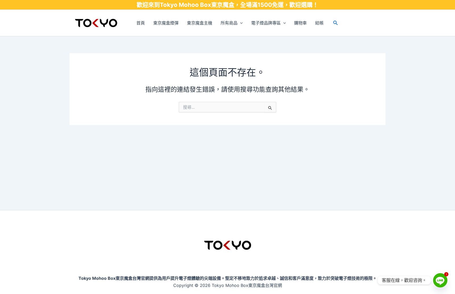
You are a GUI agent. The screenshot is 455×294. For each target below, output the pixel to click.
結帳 (319, 23)
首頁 (140, 23)
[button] (240, 22)
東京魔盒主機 (199, 23)
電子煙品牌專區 (266, 23)
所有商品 (229, 23)
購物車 (300, 23)
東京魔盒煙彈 (166, 23)
